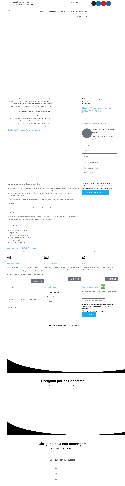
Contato (78, 16)
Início (41, 12)
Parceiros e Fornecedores (79, 12)
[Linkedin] (98, 3)
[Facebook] (108, 3)
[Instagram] (93, 3)
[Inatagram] (25, 314)
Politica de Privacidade (53, 292)
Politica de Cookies (52, 297)
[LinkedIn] (25, 316)
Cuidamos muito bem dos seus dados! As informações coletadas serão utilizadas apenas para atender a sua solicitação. (97, 306)
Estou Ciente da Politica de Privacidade (96, 311)
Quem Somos (51, 12)
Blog (86, 16)
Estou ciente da (97, 183)
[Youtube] (103, 3)
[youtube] (25, 318)
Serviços (62, 12)
